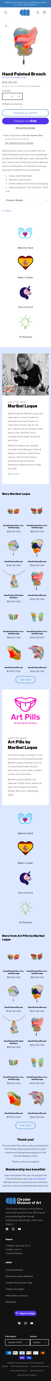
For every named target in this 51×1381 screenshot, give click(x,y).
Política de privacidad (40, 1366)
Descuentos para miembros (19, 1276)
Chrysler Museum (14, 1270)
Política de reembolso (19, 1366)
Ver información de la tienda (19, 143)
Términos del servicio (18, 1371)
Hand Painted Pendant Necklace (14, 596)
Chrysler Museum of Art (23, 1363)
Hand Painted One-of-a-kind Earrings (13, 526)
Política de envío (36, 1371)
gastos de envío (11, 86)
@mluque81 (13, 473)
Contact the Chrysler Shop (19, 1282)
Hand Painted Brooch (14, 561)
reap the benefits (36, 1178)
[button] (6, 12)
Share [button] (8, 210)
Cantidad (6, 91)
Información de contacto (27, 1375)
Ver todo (25, 679)
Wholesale (11, 1302)
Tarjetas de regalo (15, 1289)
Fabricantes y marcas (16, 1295)
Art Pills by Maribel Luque (14, 77)
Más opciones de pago (25, 128)
